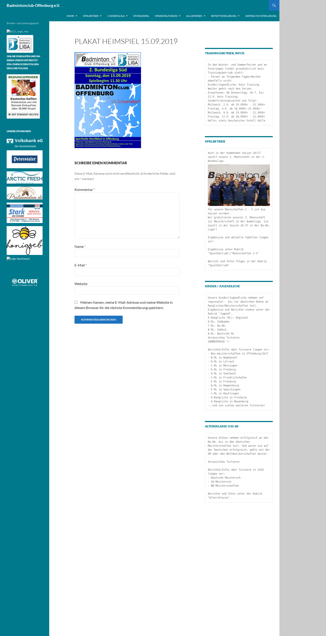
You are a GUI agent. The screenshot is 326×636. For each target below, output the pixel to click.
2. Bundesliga (115, 15)
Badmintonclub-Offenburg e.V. (33, 5)
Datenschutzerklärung (261, 15)
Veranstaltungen (166, 15)
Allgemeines (194, 15)
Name (80, 246)
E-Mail (81, 265)
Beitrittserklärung (223, 15)
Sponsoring (141, 15)
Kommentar (85, 189)
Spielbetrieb (90, 15)
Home (70, 15)
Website (81, 284)
